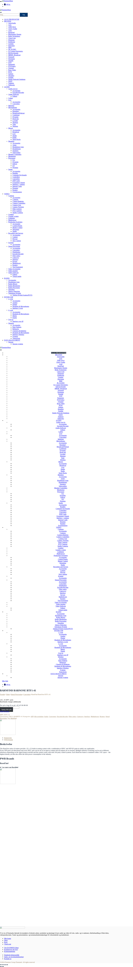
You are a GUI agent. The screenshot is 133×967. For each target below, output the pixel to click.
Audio (46, 716)
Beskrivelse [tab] (8, 738)
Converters (26, 694)
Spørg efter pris (6, 709)
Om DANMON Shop (11, 948)
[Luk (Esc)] (7, 964)
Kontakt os (7, 959)
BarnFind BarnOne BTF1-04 (19, 917)
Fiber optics (72, 716)
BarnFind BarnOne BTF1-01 (19, 828)
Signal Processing (16, 694)
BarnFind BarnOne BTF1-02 (19, 872)
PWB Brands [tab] (8, 740)
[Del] (5, 964)
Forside (2, 694)
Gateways (80, 716)
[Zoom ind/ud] (1, 964)
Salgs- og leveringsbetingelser (14, 957)
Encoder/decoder (62, 716)
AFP (32, 716)
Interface (87, 716)
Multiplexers (95, 716)
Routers (102, 716)
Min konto (7, 938)
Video (8, 694)
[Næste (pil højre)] (3, 966)
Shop (6, 940)
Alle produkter (38, 716)
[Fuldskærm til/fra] (3, 964)
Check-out (7, 944)
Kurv (6, 942)
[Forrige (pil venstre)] (1, 966)
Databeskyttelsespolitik (11, 955)
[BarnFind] (8, 734)
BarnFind (14, 718)
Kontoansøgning (9, 951)
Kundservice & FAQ (11, 949)
